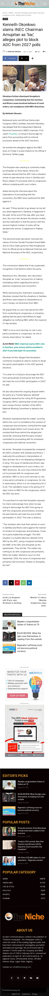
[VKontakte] (30, 978)
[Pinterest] (17, 582)
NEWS (11, 13)
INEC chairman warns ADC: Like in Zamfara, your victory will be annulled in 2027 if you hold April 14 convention (24, 347)
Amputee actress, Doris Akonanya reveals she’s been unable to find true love (32, 830)
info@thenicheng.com (22, 967)
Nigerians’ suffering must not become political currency (29, 648)
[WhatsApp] (23, 582)
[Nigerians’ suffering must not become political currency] (9, 648)
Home (5, 13)
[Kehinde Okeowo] (4, 51)
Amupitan (13, 134)
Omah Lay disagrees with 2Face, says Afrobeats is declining (12, 600)
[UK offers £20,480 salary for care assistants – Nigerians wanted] (9, 860)
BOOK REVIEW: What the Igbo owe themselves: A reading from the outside (29, 636)
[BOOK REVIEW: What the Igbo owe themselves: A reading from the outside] (9, 636)
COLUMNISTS (7, 652)
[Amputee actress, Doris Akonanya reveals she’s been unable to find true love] (9, 831)
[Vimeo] (24, 978)
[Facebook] (5, 582)
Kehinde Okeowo (14, 51)
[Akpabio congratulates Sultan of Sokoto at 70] (9, 624)
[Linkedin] (29, 582)
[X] (11, 582)
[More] (32, 58)
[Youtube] (37, 978)
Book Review (7, 640)
